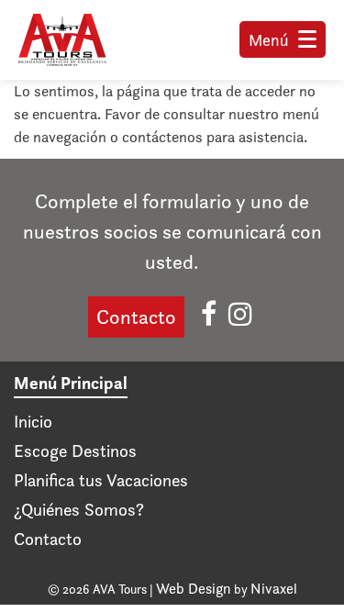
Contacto (136, 317)
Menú (269, 39)
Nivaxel (273, 588)
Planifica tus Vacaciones (101, 480)
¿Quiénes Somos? (79, 509)
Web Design (193, 588)
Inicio (33, 421)
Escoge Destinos (75, 451)
